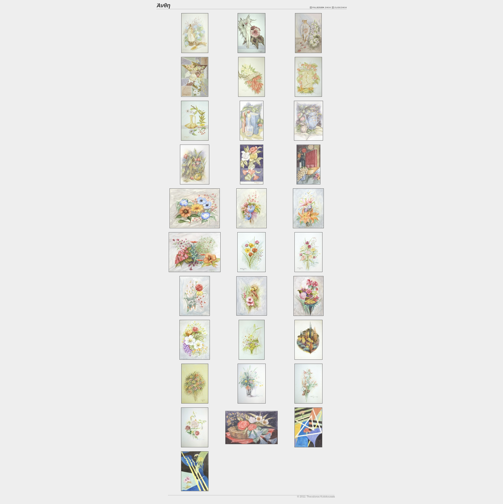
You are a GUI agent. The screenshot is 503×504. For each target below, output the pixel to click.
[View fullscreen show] (321, 7)
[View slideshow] (339, 7)
